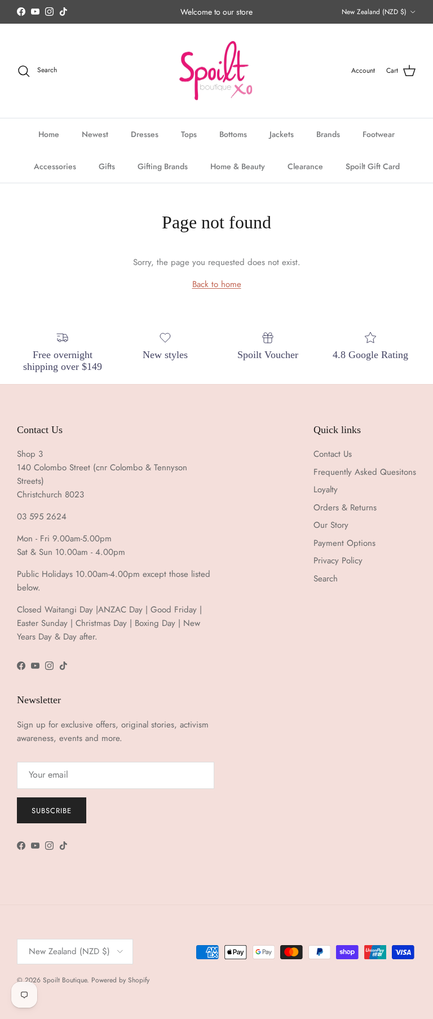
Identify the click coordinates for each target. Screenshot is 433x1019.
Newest (95, 134)
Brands (328, 134)
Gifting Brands (163, 166)
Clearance (305, 166)
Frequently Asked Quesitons (364, 472)
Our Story (330, 525)
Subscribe (52, 810)
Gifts (107, 166)
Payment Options (344, 543)
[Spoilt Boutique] (216, 71)
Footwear (379, 134)
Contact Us (332, 454)
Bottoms (233, 134)
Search (325, 578)
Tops (189, 134)
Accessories (55, 166)
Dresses (144, 134)
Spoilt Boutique (65, 980)
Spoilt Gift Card (373, 166)
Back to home (216, 284)
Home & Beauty (237, 166)
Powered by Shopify (120, 980)
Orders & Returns (345, 507)
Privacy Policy (338, 560)
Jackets (281, 134)
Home (48, 134)
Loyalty (325, 489)
